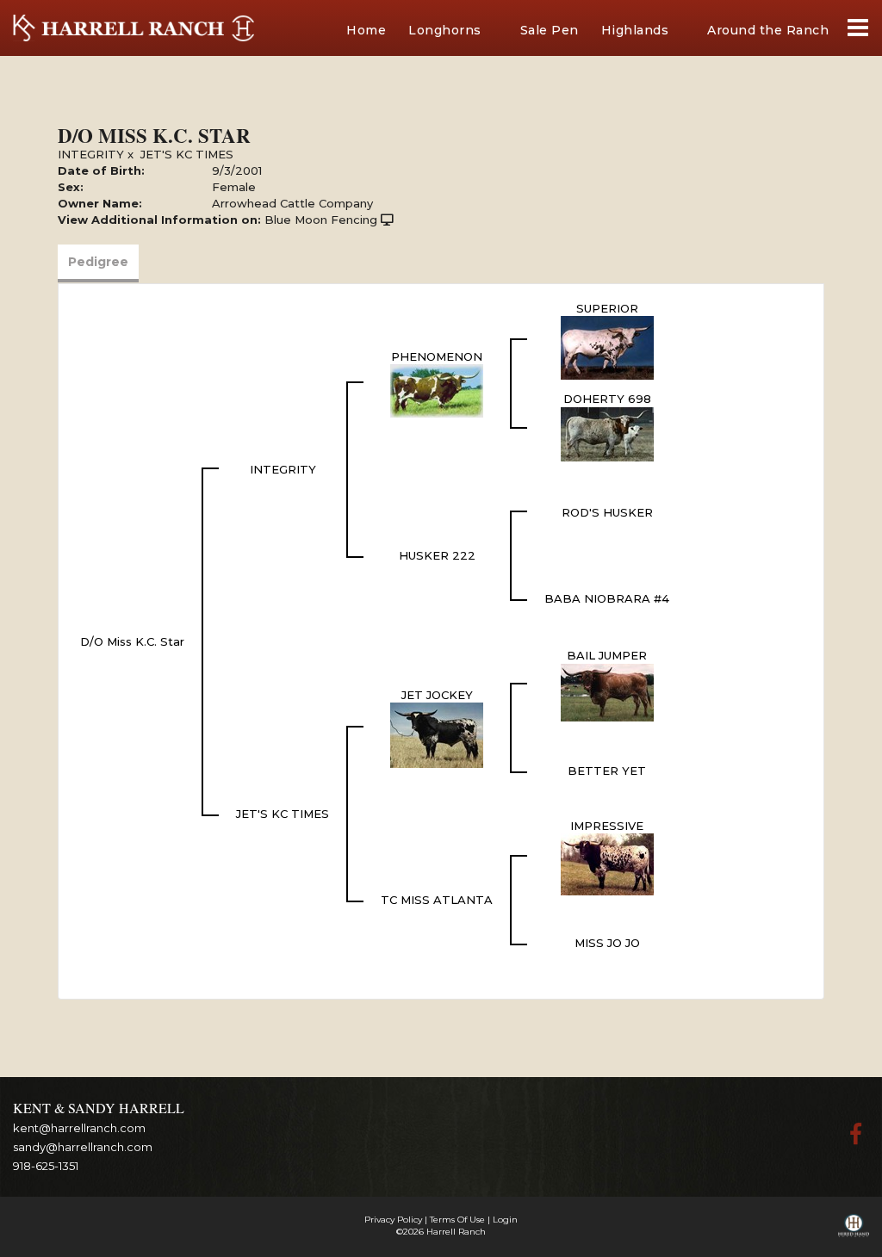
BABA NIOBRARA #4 (606, 598)
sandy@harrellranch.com (82, 1147)
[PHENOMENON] (436, 390)
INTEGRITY (91, 154)
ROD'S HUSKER (607, 512)
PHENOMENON (436, 356)
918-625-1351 (45, 1166)
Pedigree (98, 261)
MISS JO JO (607, 943)
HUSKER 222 (437, 555)
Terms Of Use (457, 1219)
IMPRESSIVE (606, 826)
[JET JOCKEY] (436, 734)
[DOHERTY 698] (607, 433)
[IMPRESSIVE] (607, 863)
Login (505, 1219)
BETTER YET (607, 770)
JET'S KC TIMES (186, 154)
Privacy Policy (393, 1219)
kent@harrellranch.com (79, 1128)
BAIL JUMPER (607, 655)
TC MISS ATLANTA (437, 900)
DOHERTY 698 (607, 399)
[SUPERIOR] (607, 347)
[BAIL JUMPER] (607, 691)
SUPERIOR (607, 308)
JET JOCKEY (437, 695)
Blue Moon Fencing (320, 219)
